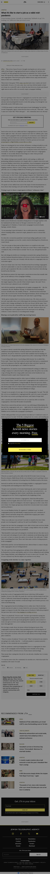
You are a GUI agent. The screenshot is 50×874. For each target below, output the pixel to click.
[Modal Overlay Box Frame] (25, 437)
